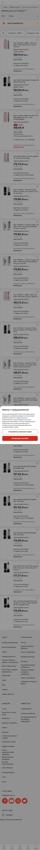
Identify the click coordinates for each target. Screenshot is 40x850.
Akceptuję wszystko (20, 438)
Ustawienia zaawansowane (20, 432)
